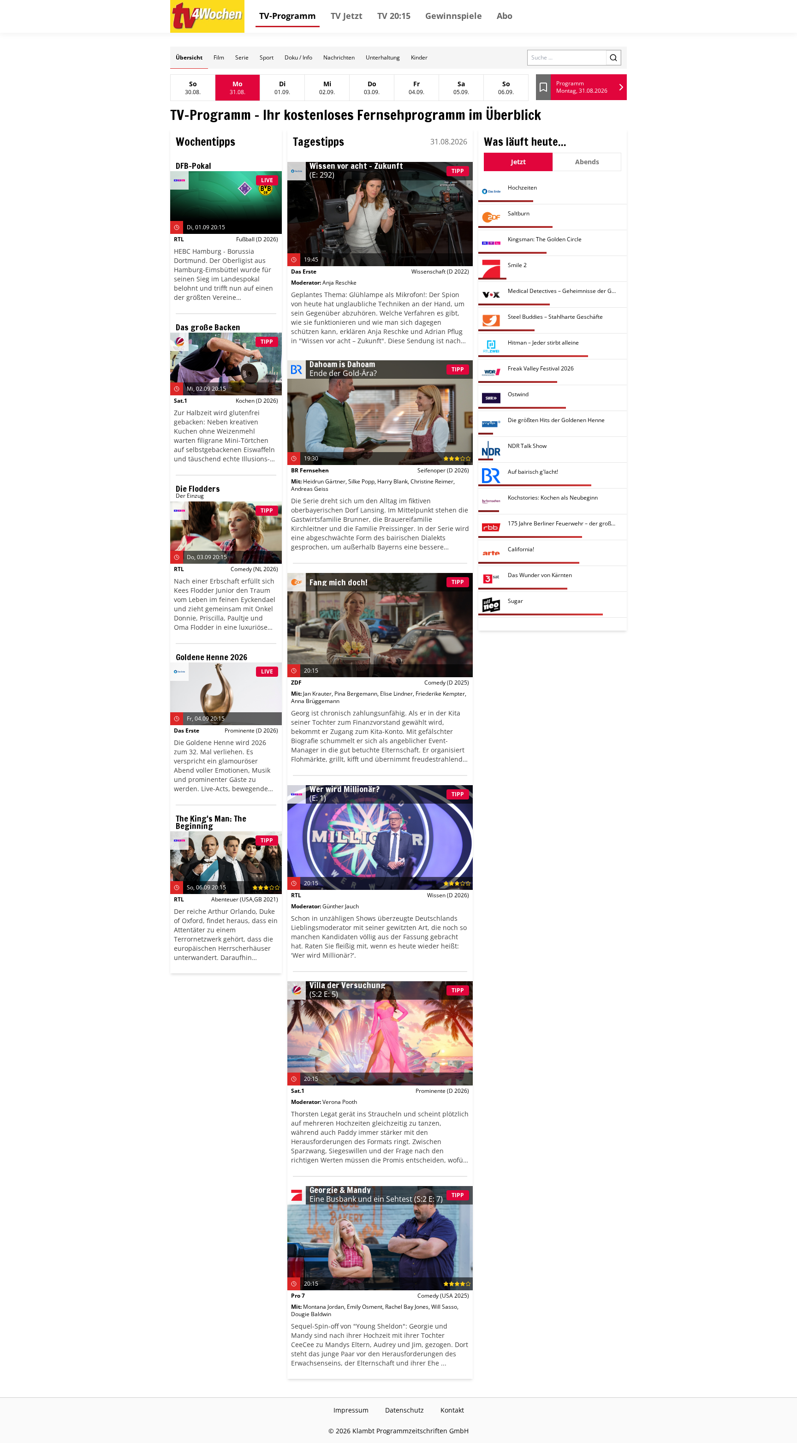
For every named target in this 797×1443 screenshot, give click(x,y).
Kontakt (452, 1410)
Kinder (419, 57)
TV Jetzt (347, 15)
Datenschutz (404, 1410)
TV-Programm (287, 15)
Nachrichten (339, 57)
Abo (504, 15)
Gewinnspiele (453, 15)
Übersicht (189, 57)
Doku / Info (298, 57)
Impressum (351, 1410)
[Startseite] (207, 16)
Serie (242, 57)
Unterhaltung (383, 57)
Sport (267, 57)
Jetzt (518, 161)
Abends (587, 161)
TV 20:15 (393, 15)
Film (219, 57)
